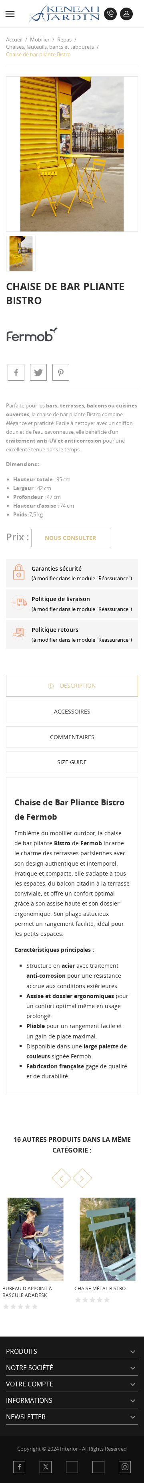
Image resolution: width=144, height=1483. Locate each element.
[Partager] (16, 372)
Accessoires (72, 711)
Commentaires (72, 737)
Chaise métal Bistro (100, 1288)
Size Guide (72, 762)
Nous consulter (70, 538)
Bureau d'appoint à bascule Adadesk (27, 1292)
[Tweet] (38, 372)
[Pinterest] (60, 372)
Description (77, 685)
